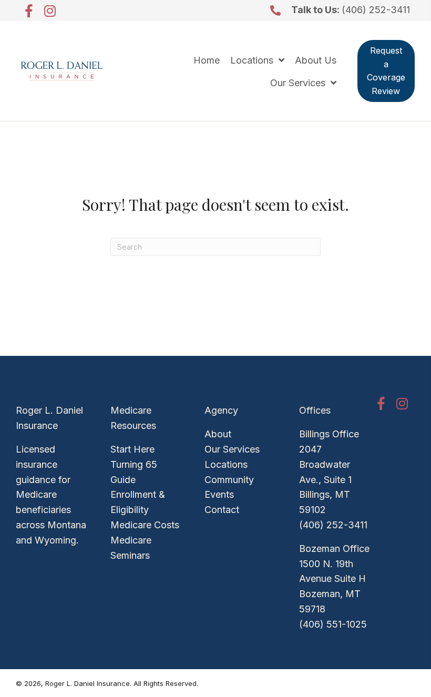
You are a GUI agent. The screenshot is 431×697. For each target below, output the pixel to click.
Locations (226, 464)
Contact (221, 509)
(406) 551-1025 (333, 624)
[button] (29, 10)
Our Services (232, 449)
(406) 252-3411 (376, 9)
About (217, 433)
